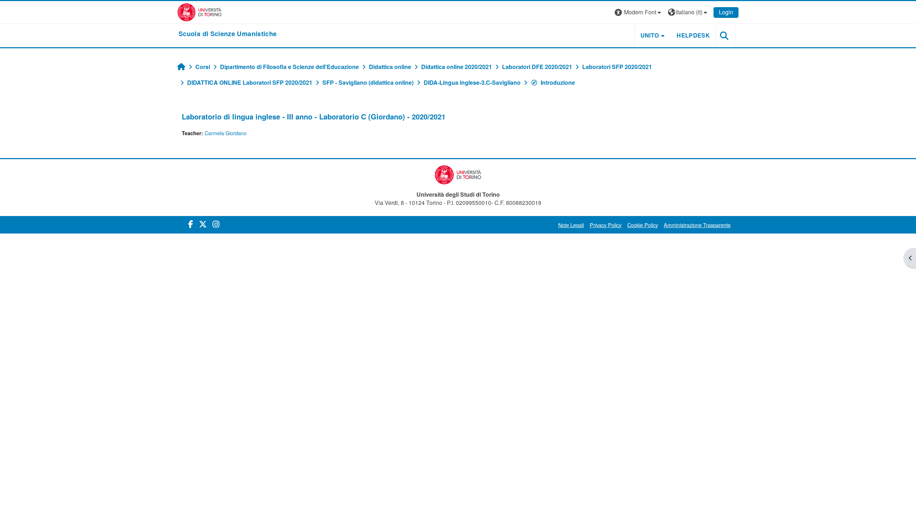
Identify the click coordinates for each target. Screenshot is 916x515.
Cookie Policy (642, 225)
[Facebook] (190, 223)
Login (726, 12)
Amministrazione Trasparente (697, 225)
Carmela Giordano (226, 133)
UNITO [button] (649, 35)
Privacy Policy (606, 225)
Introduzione (558, 82)
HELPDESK (693, 35)
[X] (203, 223)
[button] (639, 12)
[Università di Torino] (199, 12)
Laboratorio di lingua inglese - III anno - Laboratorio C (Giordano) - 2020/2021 (313, 116)
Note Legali (571, 225)
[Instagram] (216, 223)
